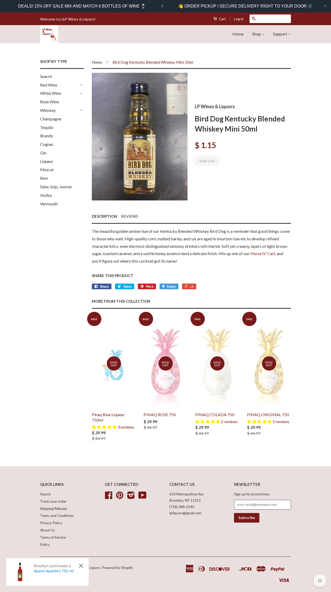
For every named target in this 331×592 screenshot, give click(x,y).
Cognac (47, 144)
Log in (239, 19)
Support (280, 33)
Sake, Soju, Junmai (56, 186)
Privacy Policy (51, 523)
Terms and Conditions (57, 516)
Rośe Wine (49, 101)
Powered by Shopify (117, 568)
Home (238, 33)
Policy (45, 545)
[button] (104, 426)
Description (104, 216)
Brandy (46, 135)
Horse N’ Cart (262, 253)
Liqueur (46, 161)
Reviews (129, 216)
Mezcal (47, 169)
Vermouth (49, 203)
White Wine (50, 93)
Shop (257, 33)
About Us (47, 530)
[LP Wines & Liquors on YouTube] (142, 497)
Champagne (50, 118)
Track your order (53, 501)
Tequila (46, 127)
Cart (222, 19)
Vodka (46, 195)
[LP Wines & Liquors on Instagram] (131, 497)
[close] (325, 5)
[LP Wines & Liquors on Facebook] (108, 497)
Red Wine (48, 84)
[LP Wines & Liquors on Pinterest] (120, 497)
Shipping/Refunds (53, 509)
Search (46, 76)
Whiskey (48, 110)
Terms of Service (53, 537)
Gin (43, 152)
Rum (44, 178)
